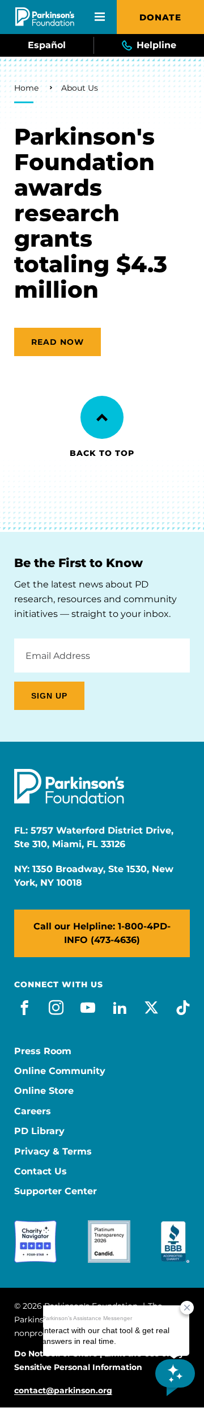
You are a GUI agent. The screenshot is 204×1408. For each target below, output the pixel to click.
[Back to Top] (102, 417)
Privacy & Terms (53, 1152)
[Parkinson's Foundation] (44, 16)
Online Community (59, 1071)
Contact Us (40, 1171)
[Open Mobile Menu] (100, 17)
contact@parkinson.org (63, 1390)
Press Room (42, 1051)
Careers (32, 1111)
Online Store (44, 1091)
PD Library (39, 1131)
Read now (57, 342)
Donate (160, 17)
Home (26, 88)
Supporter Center (55, 1191)
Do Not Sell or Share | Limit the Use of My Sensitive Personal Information (99, 1360)
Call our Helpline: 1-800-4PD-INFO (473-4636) (102, 933)
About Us (79, 88)
